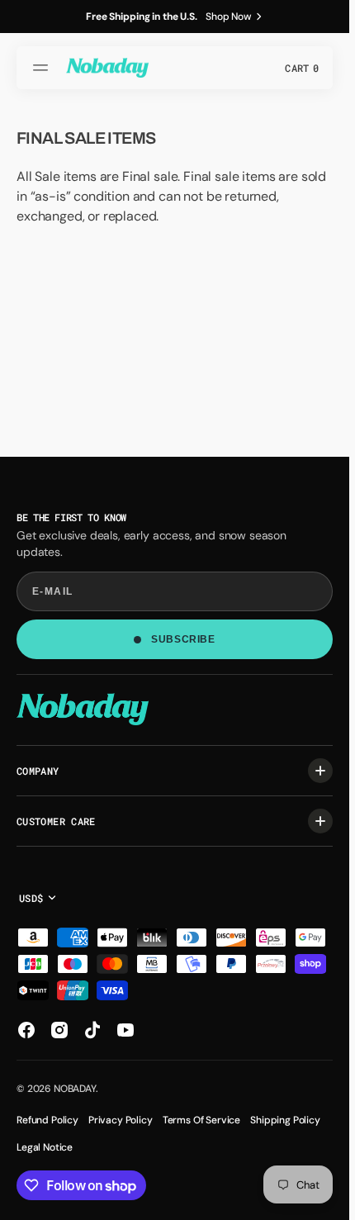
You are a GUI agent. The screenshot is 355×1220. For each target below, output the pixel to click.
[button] (43, 68)
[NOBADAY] (107, 67)
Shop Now (229, 16)
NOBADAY (75, 1088)
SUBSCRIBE (183, 639)
